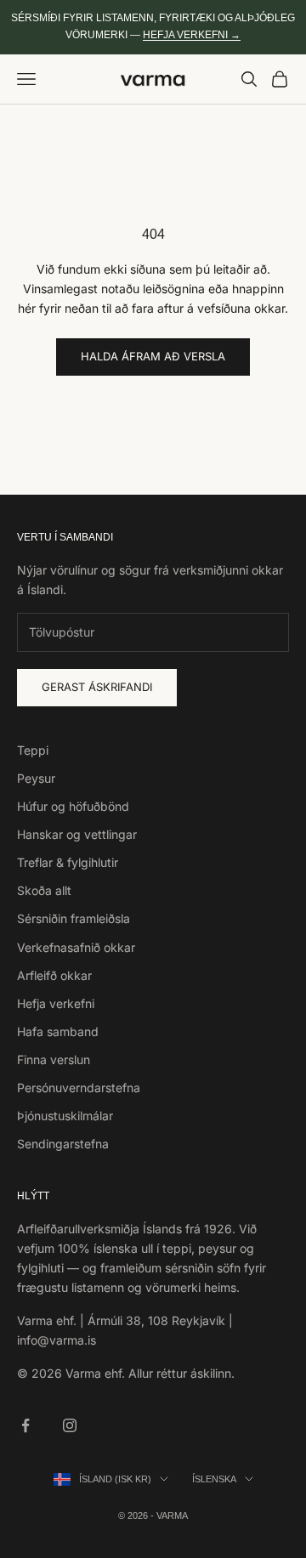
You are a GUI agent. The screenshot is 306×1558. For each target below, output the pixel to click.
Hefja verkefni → (192, 35)
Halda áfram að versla (153, 356)
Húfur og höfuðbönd (73, 806)
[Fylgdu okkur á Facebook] (25, 1425)
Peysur (36, 778)
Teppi (32, 750)
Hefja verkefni (55, 1003)
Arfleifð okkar (54, 975)
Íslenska (214, 1479)
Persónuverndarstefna (78, 1087)
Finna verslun (53, 1059)
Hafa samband (58, 1031)
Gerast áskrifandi (97, 687)
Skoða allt (44, 890)
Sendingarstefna (63, 1143)
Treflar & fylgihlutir (67, 862)
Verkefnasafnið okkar (76, 947)
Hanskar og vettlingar (77, 834)
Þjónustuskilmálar (65, 1115)
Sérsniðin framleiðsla (73, 918)
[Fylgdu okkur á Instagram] (69, 1425)
